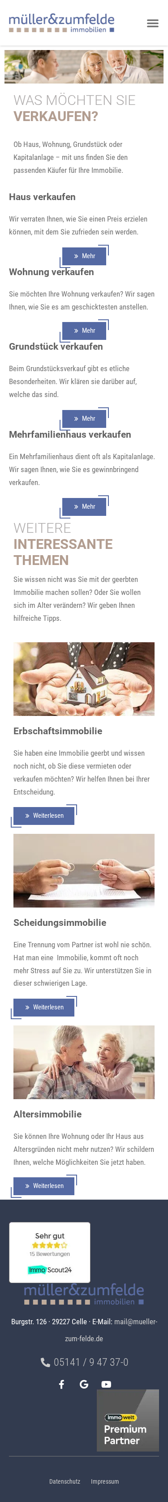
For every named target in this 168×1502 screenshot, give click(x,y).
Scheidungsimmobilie (59, 922)
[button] (152, 22)
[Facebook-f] (61, 1384)
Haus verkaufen (42, 196)
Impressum (105, 1481)
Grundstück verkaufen (56, 346)
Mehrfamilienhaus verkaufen (70, 434)
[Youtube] (106, 1384)
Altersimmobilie (47, 1114)
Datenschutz (64, 1481)
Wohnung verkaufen (51, 271)
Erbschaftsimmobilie (57, 730)
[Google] (84, 1384)
